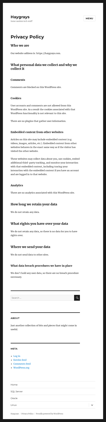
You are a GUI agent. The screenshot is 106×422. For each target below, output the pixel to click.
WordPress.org (21, 367)
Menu (89, 18)
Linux (14, 405)
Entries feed (19, 360)
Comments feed (22, 363)
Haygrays (20, 17)
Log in (16, 356)
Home (14, 384)
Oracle (14, 398)
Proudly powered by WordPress (49, 414)
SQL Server (17, 391)
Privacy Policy (27, 414)
